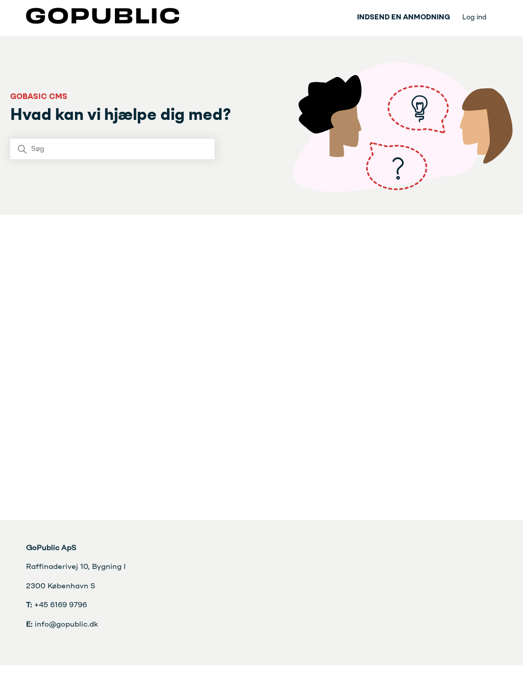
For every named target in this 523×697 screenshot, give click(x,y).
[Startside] (102, 22)
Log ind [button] (474, 17)
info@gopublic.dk (62, 625)
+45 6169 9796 (56, 605)
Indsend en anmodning (403, 17)
